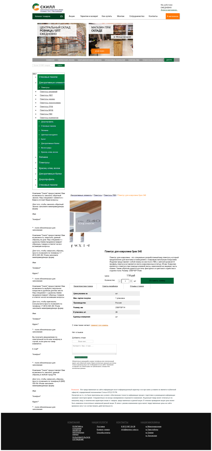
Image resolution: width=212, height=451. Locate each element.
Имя (34, 214)
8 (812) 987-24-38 (128, 427)
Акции (72, 16)
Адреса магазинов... (169, 10)
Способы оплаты (103, 433)
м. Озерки (149, 433)
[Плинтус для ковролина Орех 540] (85, 231)
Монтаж (120, 16)
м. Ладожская (151, 436)
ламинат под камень (99, 325)
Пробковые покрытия (115, 60)
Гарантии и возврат (89, 16)
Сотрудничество (136, 16)
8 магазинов (172, 16)
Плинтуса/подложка (153, 60)
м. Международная (153, 427)
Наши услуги (100, 422)
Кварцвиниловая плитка (90, 60)
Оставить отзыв (81, 357)
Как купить (107, 16)
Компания (73, 422)
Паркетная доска (66, 60)
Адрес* (35, 273)
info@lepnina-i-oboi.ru (129, 430)
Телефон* (36, 219)
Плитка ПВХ (133, 60)
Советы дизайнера (110, 286)
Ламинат (50, 60)
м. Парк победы (152, 430)
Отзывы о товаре (137, 286)
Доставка (101, 427)
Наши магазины (150, 422)
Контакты (153, 16)
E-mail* (35, 349)
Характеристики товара (83, 286)
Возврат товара (103, 430)
